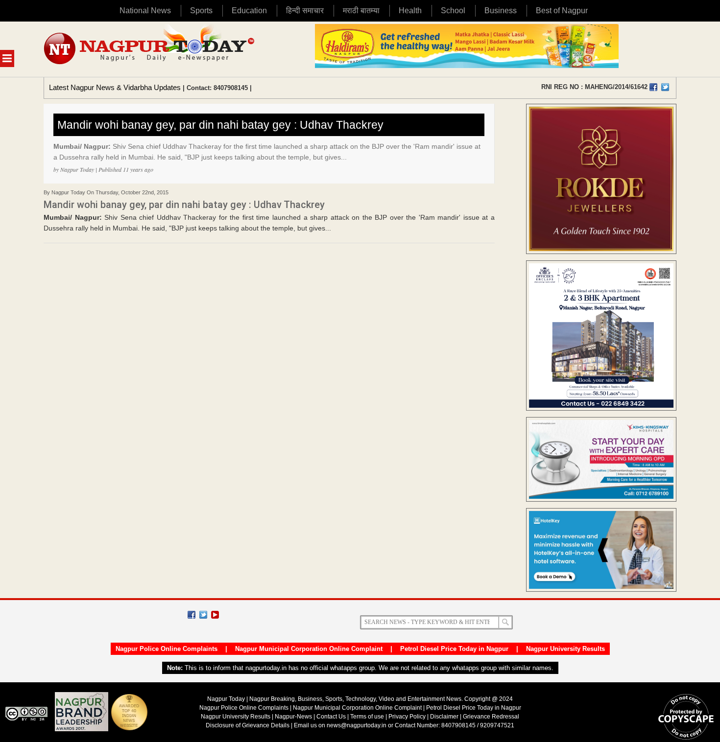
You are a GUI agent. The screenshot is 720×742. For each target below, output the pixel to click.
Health (410, 10)
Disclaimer (445, 716)
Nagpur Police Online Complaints (166, 648)
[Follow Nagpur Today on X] (203, 615)
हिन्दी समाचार (305, 10)
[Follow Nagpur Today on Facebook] (191, 615)
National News (145, 10)
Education (249, 10)
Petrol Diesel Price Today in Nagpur (454, 648)
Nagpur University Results (565, 648)
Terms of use (367, 716)
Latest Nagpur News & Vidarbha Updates (115, 87)
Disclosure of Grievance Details (247, 725)
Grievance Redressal (491, 716)
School (453, 10)
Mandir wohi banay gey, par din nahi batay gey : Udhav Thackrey (220, 124)
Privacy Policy (407, 716)
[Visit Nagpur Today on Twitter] (665, 87)
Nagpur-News (293, 716)
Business (500, 10)
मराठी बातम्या (361, 10)
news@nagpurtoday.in (356, 725)
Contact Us (331, 716)
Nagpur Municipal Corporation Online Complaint (309, 648)
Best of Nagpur (562, 10)
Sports (201, 10)
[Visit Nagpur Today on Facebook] (653, 87)
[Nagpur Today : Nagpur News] (150, 49)
